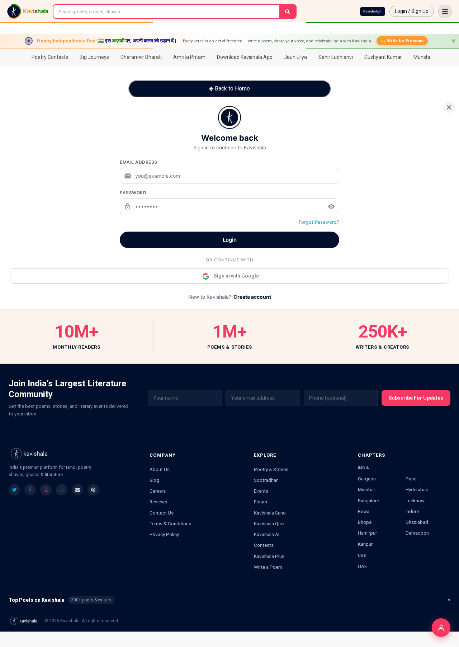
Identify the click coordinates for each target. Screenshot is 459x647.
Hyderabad (417, 489)
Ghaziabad (417, 522)
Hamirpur (367, 533)
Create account (252, 297)
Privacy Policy (164, 534)
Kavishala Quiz (269, 523)
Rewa (363, 511)
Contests (264, 545)
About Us (160, 469)
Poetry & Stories (271, 469)
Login (230, 239)
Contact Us (162, 513)
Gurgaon (367, 478)
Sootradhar (266, 480)
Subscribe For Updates (416, 398)
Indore (412, 511)
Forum (260, 501)
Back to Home (231, 88)
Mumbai (366, 489)
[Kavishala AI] (372, 11)
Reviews (158, 501)
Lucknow (415, 500)
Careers (158, 491)
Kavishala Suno (270, 513)
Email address (138, 162)
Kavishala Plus (269, 556)
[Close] (449, 107)
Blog (154, 480)
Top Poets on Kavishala (229, 600)
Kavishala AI (266, 534)
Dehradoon (417, 533)
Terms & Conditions (170, 523)
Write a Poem (268, 567)
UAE (362, 566)
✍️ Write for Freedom (402, 40)
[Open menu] (445, 11)
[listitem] (14, 489)
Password (133, 192)
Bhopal (365, 522)
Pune (411, 478)
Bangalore (368, 500)
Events (261, 491)
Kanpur (365, 544)
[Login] (441, 627)
